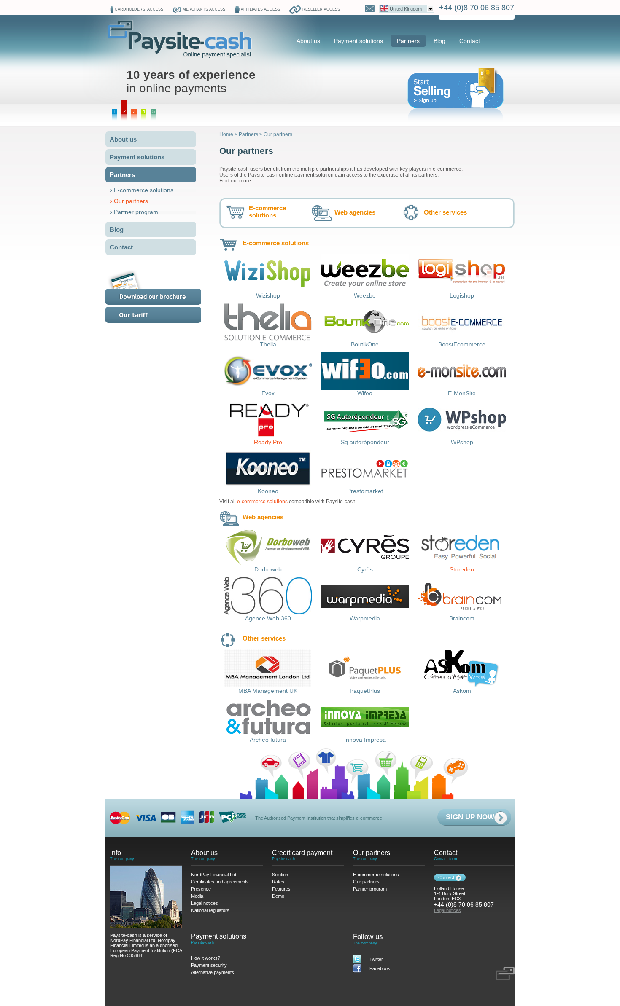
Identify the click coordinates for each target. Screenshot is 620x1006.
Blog (439, 41)
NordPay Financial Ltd (213, 874)
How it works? (205, 957)
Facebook (379, 968)
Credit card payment (302, 852)
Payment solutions (358, 41)
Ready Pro (268, 442)
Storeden (462, 569)
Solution (280, 874)
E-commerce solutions (143, 190)
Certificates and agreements (220, 881)
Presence (201, 888)
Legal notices (204, 903)
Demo (278, 896)
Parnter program (370, 888)
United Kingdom (406, 8)
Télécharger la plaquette (163, 287)
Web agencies (354, 212)
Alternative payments (212, 972)
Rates (163, 315)
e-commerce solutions (262, 501)
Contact (469, 41)
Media (197, 896)
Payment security (209, 965)
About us (308, 41)
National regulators (210, 910)
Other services (445, 212)
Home (226, 134)
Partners (408, 41)
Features (281, 888)
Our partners (131, 201)
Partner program (136, 212)
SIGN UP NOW (470, 817)
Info (115, 852)
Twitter (376, 959)
